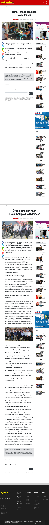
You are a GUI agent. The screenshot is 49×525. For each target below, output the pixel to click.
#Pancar (10, 459)
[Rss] (12, 498)
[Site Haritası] (1, 501)
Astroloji (44, 500)
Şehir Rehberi (36, 507)
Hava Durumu (36, 495)
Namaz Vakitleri (35, 498)
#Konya (6, 459)
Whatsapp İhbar (4, 513)
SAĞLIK (28, 2)
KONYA (6, 406)
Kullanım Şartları (4, 512)
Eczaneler (36, 500)
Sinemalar (36, 504)
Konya (6, 256)
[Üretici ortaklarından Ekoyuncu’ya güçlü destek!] (17, 230)
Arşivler (20, 503)
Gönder (30, 93)
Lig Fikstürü (36, 501)
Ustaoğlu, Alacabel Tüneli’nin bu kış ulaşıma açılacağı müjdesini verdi (42, 156)
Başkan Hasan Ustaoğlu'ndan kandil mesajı (43, 72)
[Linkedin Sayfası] (10, 498)
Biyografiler (45, 497)
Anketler (44, 496)
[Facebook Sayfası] (1, 498)
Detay (37, 523)
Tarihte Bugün (37, 503)
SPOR (27, 502)
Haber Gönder (3, 515)
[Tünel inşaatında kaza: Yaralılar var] (17, 31)
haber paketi (2, 523)
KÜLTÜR (37, 2)
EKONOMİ (23, 2)
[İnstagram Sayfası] (6, 498)
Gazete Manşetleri (36, 509)
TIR (25, 48)
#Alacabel (7, 84)
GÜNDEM (18, 2)
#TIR (11, 84)
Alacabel (12, 48)
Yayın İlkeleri (3, 506)
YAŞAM (32, 2)
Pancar (9, 256)
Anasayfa (3, 6)
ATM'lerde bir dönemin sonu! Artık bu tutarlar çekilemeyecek (43, 65)
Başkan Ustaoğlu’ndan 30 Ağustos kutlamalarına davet (43, 87)
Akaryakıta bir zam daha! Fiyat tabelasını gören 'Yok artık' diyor (43, 147)
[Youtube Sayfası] (8, 498)
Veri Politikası (3, 508)
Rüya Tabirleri (45, 499)
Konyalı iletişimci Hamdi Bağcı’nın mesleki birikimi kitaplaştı (42, 97)
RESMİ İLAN (28, 503)
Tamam (42, 523)
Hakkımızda (3, 505)
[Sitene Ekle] (4, 501)
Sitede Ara (45, 495)
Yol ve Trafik (36, 496)
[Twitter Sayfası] (3, 498)
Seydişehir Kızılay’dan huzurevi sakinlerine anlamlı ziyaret (43, 172)
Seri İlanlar (36, 505)
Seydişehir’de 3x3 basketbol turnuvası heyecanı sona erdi (43, 187)
